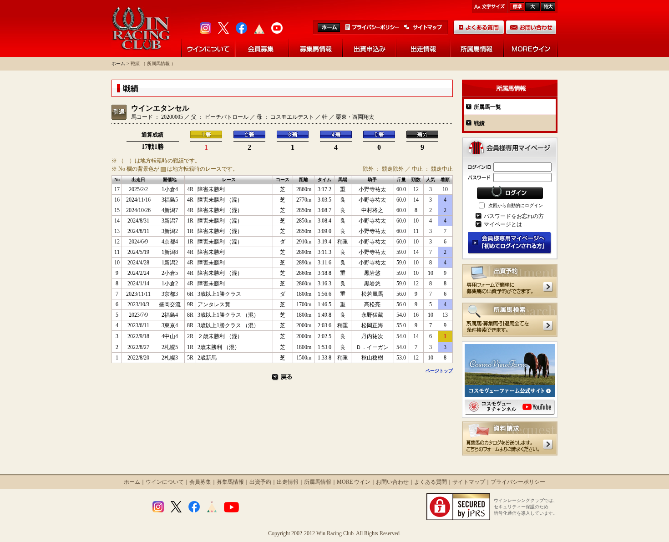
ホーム (118, 63)
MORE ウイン (353, 482)
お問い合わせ (392, 482)
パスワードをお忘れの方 (514, 216)
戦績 (479, 123)
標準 (517, 6)
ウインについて (165, 482)
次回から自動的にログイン (515, 205)
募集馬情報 (230, 482)
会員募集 (200, 482)
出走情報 (288, 482)
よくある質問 (430, 482)
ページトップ (439, 370)
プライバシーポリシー (518, 482)
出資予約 (260, 482)
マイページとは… (505, 224)
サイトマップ (468, 482)
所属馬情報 (317, 482)
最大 (548, 6)
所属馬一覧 (487, 107)
